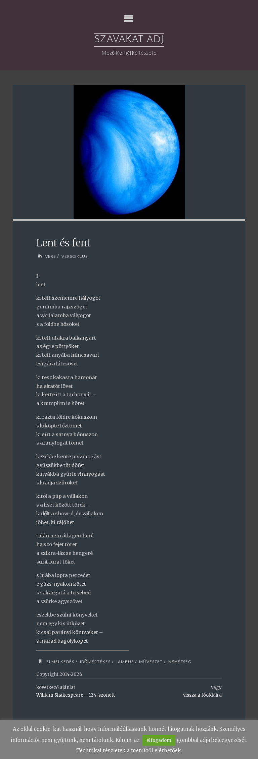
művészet (151, 661)
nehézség (179, 661)
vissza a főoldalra (202, 695)
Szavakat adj (129, 40)
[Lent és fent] (129, 152)
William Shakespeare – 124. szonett (75, 695)
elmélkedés (60, 661)
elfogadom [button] (158, 740)
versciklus (74, 256)
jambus (125, 661)
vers (50, 256)
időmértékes (95, 661)
